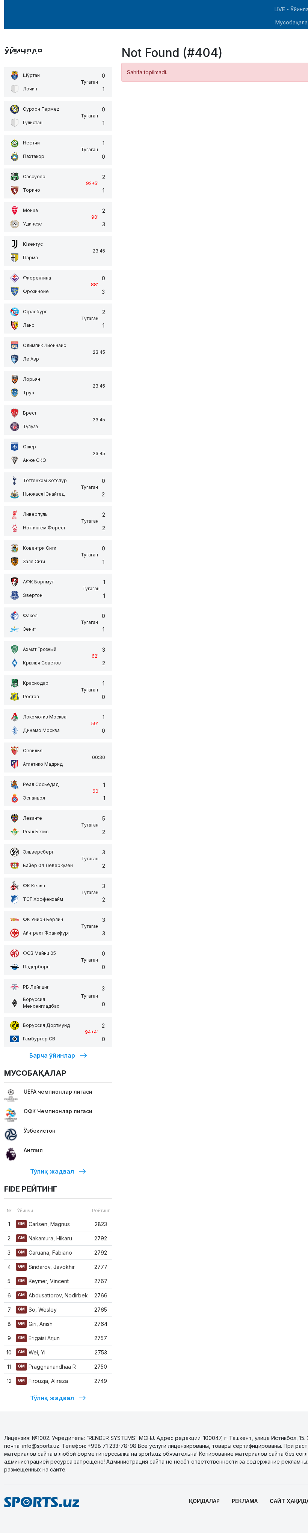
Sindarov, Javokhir (46, 1267)
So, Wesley (37, 1309)
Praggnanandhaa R (47, 1366)
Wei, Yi (31, 1352)
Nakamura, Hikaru (45, 1238)
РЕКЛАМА (245, 1501)
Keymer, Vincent (43, 1281)
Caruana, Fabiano (45, 1252)
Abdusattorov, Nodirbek (53, 1295)
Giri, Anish (35, 1324)
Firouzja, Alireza (43, 1381)
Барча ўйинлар (52, 1055)
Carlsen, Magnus (44, 1224)
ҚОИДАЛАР (204, 1501)
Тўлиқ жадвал (52, 1171)
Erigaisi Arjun (39, 1338)
